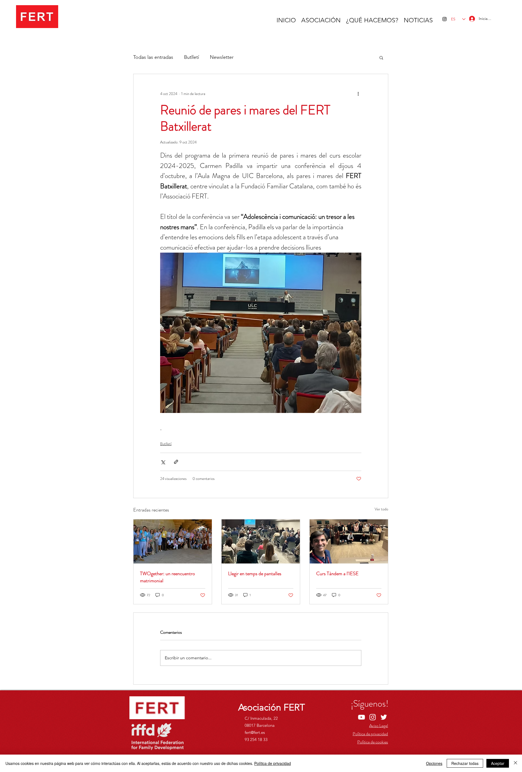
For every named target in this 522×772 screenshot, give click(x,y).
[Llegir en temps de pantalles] (261, 541)
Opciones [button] (434, 763)
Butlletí (191, 57)
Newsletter (222, 57)
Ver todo (381, 509)
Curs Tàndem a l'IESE (337, 573)
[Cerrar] (515, 763)
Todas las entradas (153, 57)
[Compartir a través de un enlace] (176, 461)
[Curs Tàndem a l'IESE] (349, 541)
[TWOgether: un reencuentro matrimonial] (172, 541)
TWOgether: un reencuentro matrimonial (167, 577)
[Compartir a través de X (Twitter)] (162, 461)
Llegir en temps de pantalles (254, 573)
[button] (381, 57)
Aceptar (497, 763)
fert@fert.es (255, 732)
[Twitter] (384, 717)
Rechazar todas (464, 763)
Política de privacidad (272, 763)
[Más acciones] (358, 93)
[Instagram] (444, 19)
